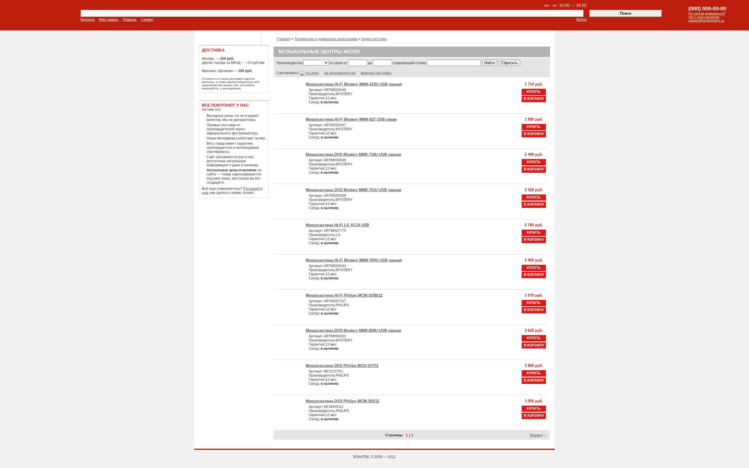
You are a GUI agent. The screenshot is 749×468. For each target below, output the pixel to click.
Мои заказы (108, 20)
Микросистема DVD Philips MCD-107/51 (342, 365)
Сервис (147, 20)
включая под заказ (376, 73)
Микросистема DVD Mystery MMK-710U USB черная (353, 154)
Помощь (130, 20)
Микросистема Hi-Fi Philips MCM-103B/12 (344, 295)
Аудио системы (374, 39)
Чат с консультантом (703, 17)
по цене (312, 73)
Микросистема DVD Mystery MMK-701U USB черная (353, 190)
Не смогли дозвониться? (706, 13)
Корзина (87, 20)
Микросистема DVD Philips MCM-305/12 (342, 401)
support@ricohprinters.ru (706, 20)
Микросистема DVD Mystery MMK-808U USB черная (353, 330)
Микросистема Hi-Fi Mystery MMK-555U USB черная (354, 260)
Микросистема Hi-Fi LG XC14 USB (337, 225)
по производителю (339, 73)
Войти (581, 20)
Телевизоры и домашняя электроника (326, 39)
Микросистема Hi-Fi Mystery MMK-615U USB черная (354, 84)
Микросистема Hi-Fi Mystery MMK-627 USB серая (351, 119)
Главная (284, 39)
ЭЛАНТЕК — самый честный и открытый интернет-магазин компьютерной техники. (40, 16)
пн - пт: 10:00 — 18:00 (565, 5)
